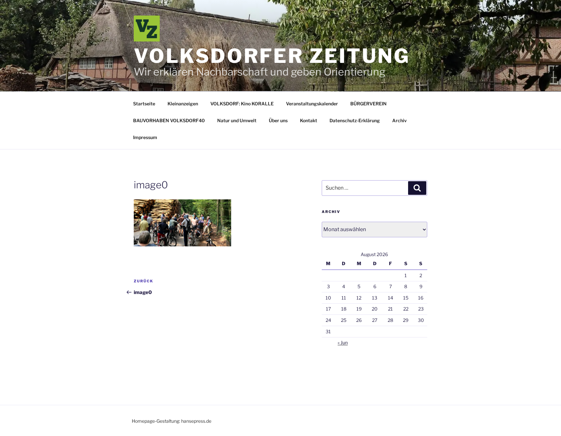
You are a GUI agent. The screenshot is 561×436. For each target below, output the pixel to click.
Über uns (278, 120)
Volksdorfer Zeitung (272, 56)
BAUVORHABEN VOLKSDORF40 (169, 120)
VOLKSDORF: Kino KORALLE (242, 103)
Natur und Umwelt (236, 120)
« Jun (343, 342)
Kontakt (308, 120)
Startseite (144, 103)
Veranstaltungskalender (312, 103)
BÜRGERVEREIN (368, 103)
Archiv (399, 120)
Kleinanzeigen (183, 103)
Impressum (145, 137)
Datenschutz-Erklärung (355, 120)
